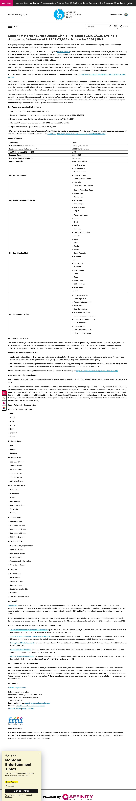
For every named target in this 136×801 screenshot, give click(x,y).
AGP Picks (6, 3)
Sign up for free (21, 791)
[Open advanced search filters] (115, 26)
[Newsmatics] (4, 407)
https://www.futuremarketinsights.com (30, 706)
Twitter (18, 709)
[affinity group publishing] (4, 402)
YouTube (31, 709)
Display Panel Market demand (22, 643)
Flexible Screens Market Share (22, 656)
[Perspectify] (4, 398)
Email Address (11, 782)
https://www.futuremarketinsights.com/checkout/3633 (97, 371)
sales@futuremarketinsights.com (37, 703)
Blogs (24, 709)
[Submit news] (4, 393)
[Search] (110, 26)
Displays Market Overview (20, 650)
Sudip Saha (12, 605)
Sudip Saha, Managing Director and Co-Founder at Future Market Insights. (76, 134)
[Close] (39, 753)
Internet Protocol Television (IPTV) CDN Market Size (30, 636)
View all (131, 3)
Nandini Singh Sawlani (17, 688)
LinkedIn (11, 709)
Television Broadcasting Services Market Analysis (29, 630)
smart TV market (63, 52)
